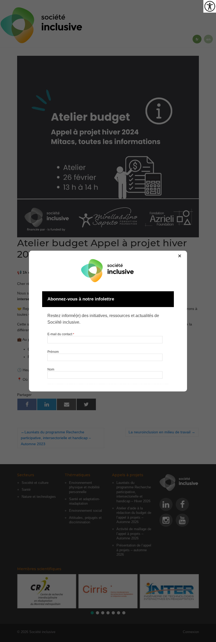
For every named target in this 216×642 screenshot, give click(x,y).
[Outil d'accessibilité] (209, 6)
